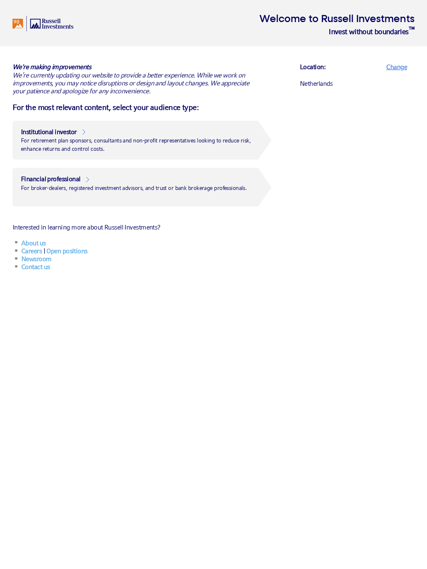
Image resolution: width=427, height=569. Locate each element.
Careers (31, 251)
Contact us (35, 267)
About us (33, 243)
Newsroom (36, 259)
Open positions (66, 251)
